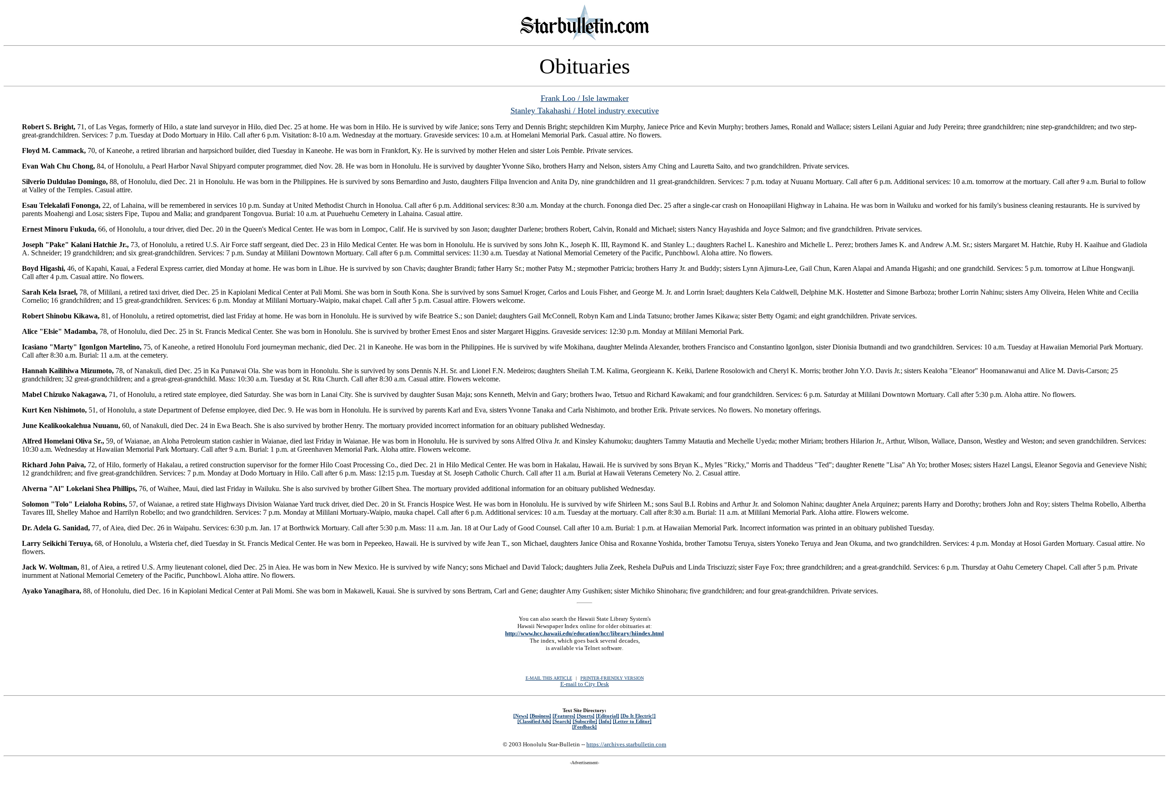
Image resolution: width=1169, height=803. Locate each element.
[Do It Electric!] (638, 715)
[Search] (562, 721)
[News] (520, 715)
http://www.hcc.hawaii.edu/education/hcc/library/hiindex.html (584, 633)
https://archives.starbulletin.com (626, 744)
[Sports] (586, 715)
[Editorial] (607, 715)
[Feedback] (584, 726)
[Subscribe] (585, 721)
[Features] (564, 715)
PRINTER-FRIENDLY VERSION (612, 678)
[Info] (605, 721)
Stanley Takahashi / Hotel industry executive (585, 110)
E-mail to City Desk (584, 684)
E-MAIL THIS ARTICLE (549, 678)
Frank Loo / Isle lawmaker (585, 98)
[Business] (540, 715)
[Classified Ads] (534, 721)
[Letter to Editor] (632, 721)
